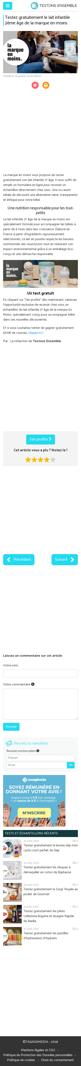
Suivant (61, 559)
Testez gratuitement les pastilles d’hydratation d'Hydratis (45, 936)
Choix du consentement (57, 1060)
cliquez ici (35, 333)
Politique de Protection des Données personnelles (37, 1055)
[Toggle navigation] (7, 6)
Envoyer (11, 726)
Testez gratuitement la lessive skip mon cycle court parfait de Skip (50, 848)
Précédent (22, 559)
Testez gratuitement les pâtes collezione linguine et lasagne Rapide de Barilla (48, 916)
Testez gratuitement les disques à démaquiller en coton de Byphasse (47, 870)
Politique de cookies (21, 1060)
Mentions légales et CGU (38, 1050)
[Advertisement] (40, 132)
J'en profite (39, 439)
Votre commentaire (17, 684)
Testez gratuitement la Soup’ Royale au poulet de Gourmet (50, 891)
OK (71, 765)
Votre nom (10, 665)
